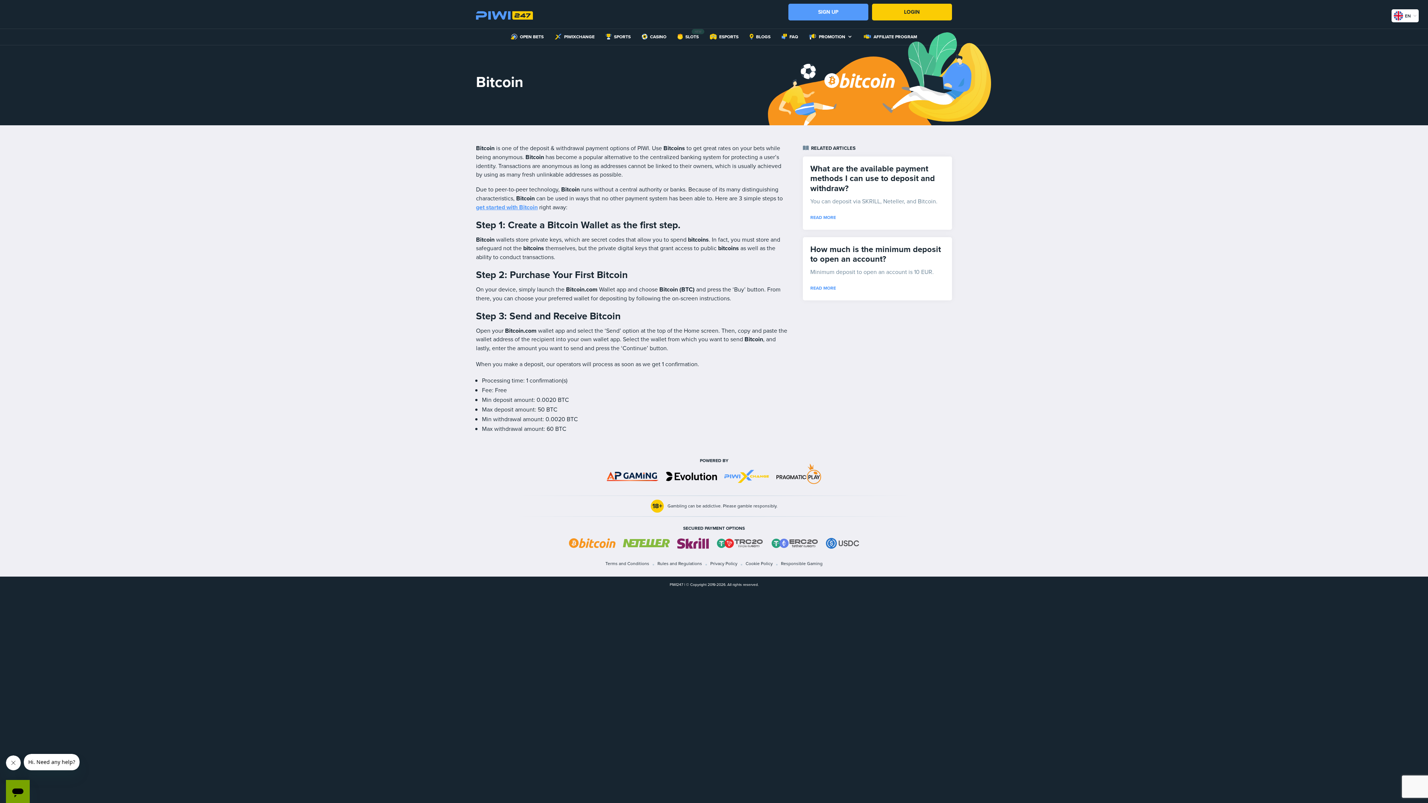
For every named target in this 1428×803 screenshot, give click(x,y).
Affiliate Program (895, 37)
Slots (692, 37)
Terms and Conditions (627, 563)
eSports (729, 37)
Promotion (832, 37)
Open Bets (531, 37)
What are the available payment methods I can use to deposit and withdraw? (872, 178)
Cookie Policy (759, 563)
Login (912, 12)
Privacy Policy (723, 563)
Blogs (763, 37)
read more (823, 217)
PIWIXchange (579, 37)
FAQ (793, 37)
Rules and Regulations (679, 563)
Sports (622, 37)
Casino (658, 37)
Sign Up (828, 12)
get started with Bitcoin (507, 207)
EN (1408, 16)
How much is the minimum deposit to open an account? (875, 254)
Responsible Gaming (802, 563)
